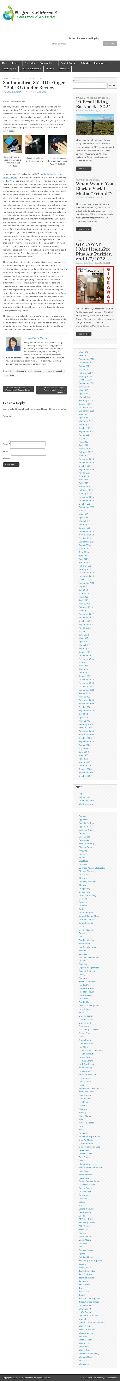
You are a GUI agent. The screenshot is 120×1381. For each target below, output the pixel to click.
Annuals (82, 816)
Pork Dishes (84, 1171)
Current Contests (84, 240)
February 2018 (86, 424)
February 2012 (86, 648)
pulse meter (9, 375)
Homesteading (85, 1067)
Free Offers (84, 1009)
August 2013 (85, 586)
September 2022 (86, 359)
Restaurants (84, 1195)
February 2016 (86, 490)
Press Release (85, 1174)
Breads (82, 857)
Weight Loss (23, 79)
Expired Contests (87, 971)
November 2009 (86, 703)
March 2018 (84, 421)
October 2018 (85, 407)
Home (5, 63)
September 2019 (86, 383)
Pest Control (84, 1157)
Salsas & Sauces (86, 1209)
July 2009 (83, 714)
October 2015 (85, 504)
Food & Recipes (68, 63)
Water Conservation (88, 1329)
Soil (80, 1247)
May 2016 (83, 479)
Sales (81, 1205)
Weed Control (85, 1340)
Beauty (82, 833)
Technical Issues (86, 1278)
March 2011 (84, 669)
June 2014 (84, 552)
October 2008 (85, 738)
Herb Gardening (86, 1064)
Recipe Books (85, 1188)
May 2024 (83, 352)
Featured (83, 978)
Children (83, 878)
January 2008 (85, 769)
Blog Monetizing (86, 843)
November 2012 (86, 617)
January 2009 (85, 728)
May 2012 (83, 638)
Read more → (84, 169)
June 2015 (84, 511)
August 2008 (85, 745)
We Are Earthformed (25, 1378)
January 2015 (85, 528)
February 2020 (86, 373)
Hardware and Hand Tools (91, 1050)
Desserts (83, 933)
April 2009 (83, 717)
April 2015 (83, 517)
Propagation (84, 1178)
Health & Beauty (10, 79)
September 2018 (86, 411)
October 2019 (85, 380)
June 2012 (84, 635)
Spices (82, 1254)
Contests (83, 899)
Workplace (84, 1364)
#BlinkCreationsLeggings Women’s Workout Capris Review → (54, 390)
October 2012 (85, 621)
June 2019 (84, 387)
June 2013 (84, 593)
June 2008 (84, 752)
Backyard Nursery (87, 830)
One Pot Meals (86, 1140)
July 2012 (83, 631)
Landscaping (85, 1095)
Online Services (86, 1143)
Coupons (83, 902)
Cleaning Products (87, 881)
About (49, 69)
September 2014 (86, 542)
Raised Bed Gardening (89, 1181)
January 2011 (85, 676)
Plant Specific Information (90, 1167)
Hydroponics (84, 1078)
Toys (81, 1288)
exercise (37, 371)
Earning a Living (86, 940)
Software (83, 1243)
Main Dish (83, 1109)
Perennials (84, 1150)
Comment (8, 416)
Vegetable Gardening (88, 1316)
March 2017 (84, 449)
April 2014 (83, 559)
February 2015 (86, 524)
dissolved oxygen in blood (20, 371)
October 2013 (85, 580)
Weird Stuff (84, 1346)
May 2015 (83, 514)
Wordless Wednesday (89, 1353)
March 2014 (84, 562)
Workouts (83, 1360)
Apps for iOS (85, 826)
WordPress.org (86, 804)
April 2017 (83, 445)
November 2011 (86, 659)
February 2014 (86, 566)
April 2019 (83, 393)
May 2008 (83, 755)
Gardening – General (88, 1030)
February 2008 (86, 765)
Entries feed (84, 797)
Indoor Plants (85, 1081)
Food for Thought (87, 992)
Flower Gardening (87, 981)
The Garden (84, 1284)
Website (6, 458)
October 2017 (85, 428)
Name (6, 444)
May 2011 (83, 666)
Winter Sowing (85, 1350)
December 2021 (86, 362)
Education (83, 954)
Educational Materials (89, 957)
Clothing (82, 885)
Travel (82, 1295)
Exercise (83, 964)
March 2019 (84, 397)
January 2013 (85, 610)
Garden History (86, 1019)
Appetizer (83, 819)
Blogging (98, 63)
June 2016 (84, 476)
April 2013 (83, 600)
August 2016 (85, 473)
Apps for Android (86, 823)
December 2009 (86, 700)
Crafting (82, 909)
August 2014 (85, 545)
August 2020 (85, 366)
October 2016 (85, 466)
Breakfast (83, 861)
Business (83, 864)
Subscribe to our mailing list (84, 38)
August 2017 (85, 435)
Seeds (82, 1216)
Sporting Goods (86, 1257)
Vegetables (84, 1319)
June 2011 (84, 662)
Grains (82, 1036)
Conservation (85, 892)
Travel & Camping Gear (85, 98)
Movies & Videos (86, 1123)
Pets (81, 1160)
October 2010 (85, 686)
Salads (82, 1202)
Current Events (86, 923)
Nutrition (83, 1133)
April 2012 (83, 641)
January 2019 (85, 404)
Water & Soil (84, 1326)
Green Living (85, 1040)
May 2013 (83, 597)
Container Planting (87, 895)
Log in (82, 793)
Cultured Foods (86, 912)
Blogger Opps (85, 847)
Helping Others (86, 1061)
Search (76, 80)
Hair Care (83, 1047)
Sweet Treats (85, 1267)
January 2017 (85, 455)
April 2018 (83, 417)
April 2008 (83, 759)
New (81, 1126)
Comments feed (86, 800)
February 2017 (86, 452)
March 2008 (84, 762)
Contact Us (64, 69)
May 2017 (83, 442)
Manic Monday (85, 1116)
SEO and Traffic (86, 1219)
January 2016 (85, 493)
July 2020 (83, 369)
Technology (8, 69)
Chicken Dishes (86, 871)
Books (82, 854)
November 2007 (86, 772)
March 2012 (84, 645)
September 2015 (86, 507)
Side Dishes (84, 1226)
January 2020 (85, 376)
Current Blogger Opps (89, 916)
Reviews (16, 63)
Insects (82, 1085)
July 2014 (83, 548)
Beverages (84, 840)
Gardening (30, 63)
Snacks (82, 1233)
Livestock (83, 1105)
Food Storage (85, 995)
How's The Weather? (88, 1074)
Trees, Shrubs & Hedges (90, 1302)
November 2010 (86, 683)
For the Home (85, 1002)
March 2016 (84, 486)
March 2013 (84, 604)
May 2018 (83, 414)
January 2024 (85, 356)
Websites (83, 1336)
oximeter (60, 371)
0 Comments (42, 91)
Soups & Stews (86, 1250)
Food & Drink (85, 985)
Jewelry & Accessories (89, 1088)
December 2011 (86, 655)
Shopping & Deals (103, 98)
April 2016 (83, 483)
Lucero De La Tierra (12, 91)
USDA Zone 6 (85, 1312)
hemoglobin (49, 371)
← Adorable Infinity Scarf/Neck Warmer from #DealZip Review (18, 389)
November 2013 (86, 576)
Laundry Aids (85, 1098)
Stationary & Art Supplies (90, 1260)
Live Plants (84, 1102)
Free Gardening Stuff (88, 1005)
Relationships (82, 180)
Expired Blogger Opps (89, 968)
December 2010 (86, 679)
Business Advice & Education (92, 868)
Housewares (84, 1071)
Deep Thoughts (86, 930)
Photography (85, 1164)
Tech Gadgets (85, 1274)
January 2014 (85, 569)
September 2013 (86, 583)
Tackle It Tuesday (87, 1271)
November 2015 (86, 500)
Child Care (84, 875)
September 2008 (86, 741)
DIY (80, 936)
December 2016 (86, 459)
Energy (82, 961)
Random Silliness (87, 1185)
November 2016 (86, 462)
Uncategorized (85, 1305)
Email (6, 451)
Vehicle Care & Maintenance (92, 1322)
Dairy (81, 926)
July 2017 (83, 438)
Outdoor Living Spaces (89, 1147)
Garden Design (86, 1016)
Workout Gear (35, 79)
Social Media (94, 180)
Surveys (82, 1264)
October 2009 (85, 707)
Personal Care (47, 63)
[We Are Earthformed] (32, 12)
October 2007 (85, 776)
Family (82, 974)
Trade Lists (84, 1291)
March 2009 (84, 721)
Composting (84, 888)
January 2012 (85, 652)
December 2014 (86, 531)
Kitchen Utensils (86, 1092)
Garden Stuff (85, 1023)
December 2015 (86, 497)
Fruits (81, 1012)
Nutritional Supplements (90, 1136)
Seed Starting (85, 1212)
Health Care (84, 1057)
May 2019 (83, 390)
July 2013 (83, 590)
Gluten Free (84, 1033)
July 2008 (83, 748)
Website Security (86, 1333)
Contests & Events (30, 69)
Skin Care (83, 1229)
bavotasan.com (110, 1378)
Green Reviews (86, 1043)
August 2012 (85, 628)
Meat (81, 1119)
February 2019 (86, 400)
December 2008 (86, 731)
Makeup (82, 1112)
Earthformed (84, 943)
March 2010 (84, 697)
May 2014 (83, 555)
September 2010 (86, 690)
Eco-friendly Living (87, 947)
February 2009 (86, 724)
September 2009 (86, 710)
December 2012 (86, 614)
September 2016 (86, 469)
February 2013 (86, 607)
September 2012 (86, 624)
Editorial (85, 63)
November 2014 (86, 535)
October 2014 (85, 538)
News (81, 1129)
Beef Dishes (84, 837)
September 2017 (86, 431)
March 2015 (84, 521)
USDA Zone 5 (85, 1309)
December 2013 (86, 573)
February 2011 (85, 672)
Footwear (83, 998)
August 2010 (85, 693)
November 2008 (86, 735)
